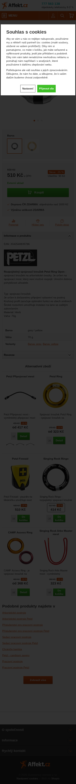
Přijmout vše (46, 88)
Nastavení (27, 88)
